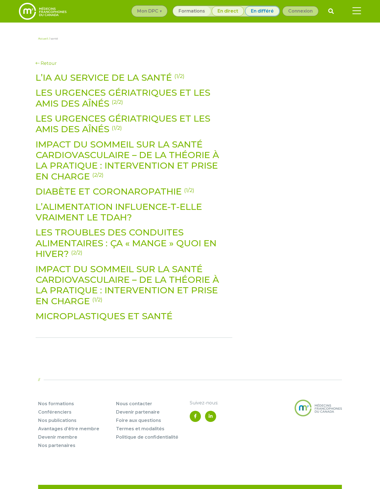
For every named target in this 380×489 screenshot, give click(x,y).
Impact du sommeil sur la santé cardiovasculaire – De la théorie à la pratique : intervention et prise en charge (127, 160)
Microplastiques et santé (104, 316)
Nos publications (57, 420)
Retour (48, 63)
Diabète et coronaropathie (115, 191)
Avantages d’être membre (68, 428)
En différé (262, 11)
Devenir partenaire (138, 412)
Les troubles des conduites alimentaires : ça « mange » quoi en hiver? (126, 243)
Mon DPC (147, 11)
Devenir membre (57, 437)
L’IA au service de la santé (110, 77)
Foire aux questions (138, 420)
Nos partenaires (56, 445)
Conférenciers (54, 412)
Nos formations (56, 403)
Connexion (300, 11)
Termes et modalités (140, 428)
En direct (228, 11)
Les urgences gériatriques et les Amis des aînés (123, 98)
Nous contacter (134, 403)
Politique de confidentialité (147, 437)
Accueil (43, 38)
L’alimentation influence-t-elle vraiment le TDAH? (119, 212)
